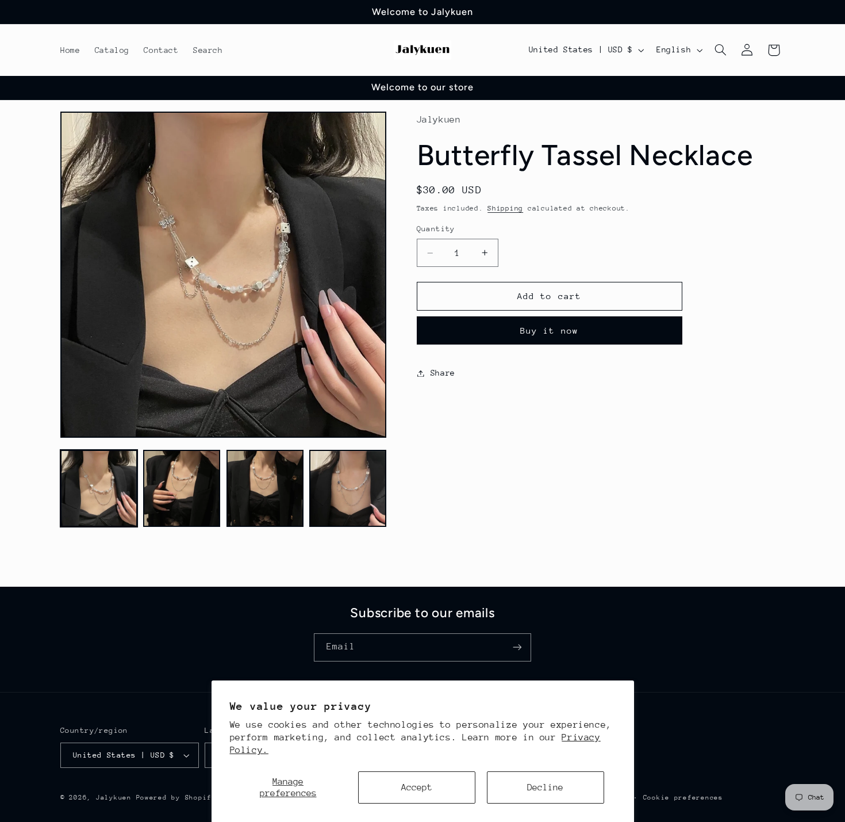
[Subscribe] (517, 647)
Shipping (505, 208)
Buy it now (549, 330)
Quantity (436, 229)
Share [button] (443, 372)
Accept (416, 787)
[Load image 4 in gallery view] (347, 488)
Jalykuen (114, 797)
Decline (545, 787)
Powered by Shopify (176, 797)
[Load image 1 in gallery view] (98, 488)
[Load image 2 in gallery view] (181, 488)
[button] (721, 50)
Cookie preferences (683, 797)
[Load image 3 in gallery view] (265, 488)
